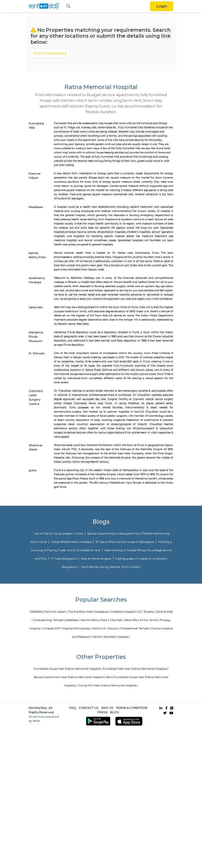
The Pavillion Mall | (81, 611)
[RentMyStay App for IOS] (128, 721)
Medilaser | (73, 620)
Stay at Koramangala (96, 558)
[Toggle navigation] (68, 6)
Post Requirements (50, 53)
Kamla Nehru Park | (95, 620)
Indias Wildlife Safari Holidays (71, 542)
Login (161, 6)
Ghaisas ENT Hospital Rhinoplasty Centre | (72, 628)
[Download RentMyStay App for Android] (97, 721)
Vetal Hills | (131, 620)
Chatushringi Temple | (49, 620)
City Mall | (116, 620)
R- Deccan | (111, 628)
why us (107, 708)
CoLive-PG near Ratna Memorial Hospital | (108, 685)
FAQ (72, 708)
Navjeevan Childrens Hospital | (116, 611)
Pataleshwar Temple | (135, 628)
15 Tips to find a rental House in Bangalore (125, 542)
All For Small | (149, 620)
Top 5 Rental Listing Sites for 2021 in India (110, 567)
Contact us (88, 708)
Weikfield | (37, 611)
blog (114, 712)
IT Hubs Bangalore (64, 558)
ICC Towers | (146, 611)
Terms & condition (131, 708)
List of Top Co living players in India (59, 533)
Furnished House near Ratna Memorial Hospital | (68, 668)
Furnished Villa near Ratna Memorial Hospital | (135, 668)
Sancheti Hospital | (117, 636)
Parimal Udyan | (55, 611)
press (102, 712)
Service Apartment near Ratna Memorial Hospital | (69, 677)
